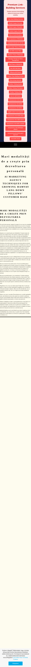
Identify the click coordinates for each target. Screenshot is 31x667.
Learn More (16, 657)
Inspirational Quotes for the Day (16, 43)
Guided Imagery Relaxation (15, 27)
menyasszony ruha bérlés (15, 107)
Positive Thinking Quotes (15, 84)
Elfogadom (15, 663)
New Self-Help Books (15, 68)
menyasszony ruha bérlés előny (16, 115)
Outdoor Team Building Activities (15, 76)
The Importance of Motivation (15, 39)
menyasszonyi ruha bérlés (15, 103)
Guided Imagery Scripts (15, 31)
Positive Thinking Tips (15, 92)
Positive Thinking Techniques (15, 88)
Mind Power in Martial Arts (15, 64)
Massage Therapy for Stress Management (15, 59)
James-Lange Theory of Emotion (15, 46)
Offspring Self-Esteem (15, 72)
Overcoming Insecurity (15, 80)
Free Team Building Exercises (15, 19)
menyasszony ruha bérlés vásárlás (15, 123)
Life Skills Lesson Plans (15, 50)
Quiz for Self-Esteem (15, 96)
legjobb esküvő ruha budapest (15, 111)
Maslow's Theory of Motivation (15, 54)
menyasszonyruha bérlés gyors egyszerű (15, 134)
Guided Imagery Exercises (15, 23)
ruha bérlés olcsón (15, 138)
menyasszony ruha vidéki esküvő (15, 119)
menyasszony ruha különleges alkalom (15, 128)
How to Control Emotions (15, 35)
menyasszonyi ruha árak (15, 100)
